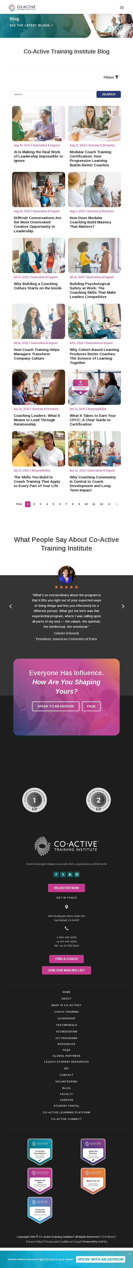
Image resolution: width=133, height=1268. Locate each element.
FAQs (91, 706)
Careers (66, 1100)
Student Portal (66, 1105)
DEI (66, 1068)
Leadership (66, 1018)
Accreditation (66, 1031)
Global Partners (67, 1055)
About (66, 998)
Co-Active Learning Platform (66, 1112)
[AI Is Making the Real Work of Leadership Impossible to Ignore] (38, 123)
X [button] (129, 1254)
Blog (66, 1088)
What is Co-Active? (66, 1005)
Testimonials (66, 1025)
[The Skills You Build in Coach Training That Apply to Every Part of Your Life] (38, 448)
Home (66, 992)
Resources (66, 1044)
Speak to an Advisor (56, 706)
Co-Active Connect (66, 1119)
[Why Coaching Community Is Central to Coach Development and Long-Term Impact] (94, 448)
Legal (77, 1241)
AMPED (102, 1241)
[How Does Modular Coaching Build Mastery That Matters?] (94, 189)
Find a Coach (66, 959)
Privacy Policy (34, 1241)
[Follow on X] (63, 874)
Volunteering (66, 1081)
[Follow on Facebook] (56, 874)
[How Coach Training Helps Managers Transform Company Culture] (38, 321)
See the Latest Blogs (29, 25)
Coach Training (66, 1011)
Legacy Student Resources (66, 1061)
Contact (66, 1075)
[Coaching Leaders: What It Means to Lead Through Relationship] (38, 387)
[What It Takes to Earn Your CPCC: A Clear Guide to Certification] (94, 387)
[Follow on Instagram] (77, 874)
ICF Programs (66, 1038)
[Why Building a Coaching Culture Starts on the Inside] (38, 255)
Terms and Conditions (58, 1241)
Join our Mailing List (66, 970)
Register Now (66, 888)
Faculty (66, 1094)
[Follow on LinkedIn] (70, 874)
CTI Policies (107, 1236)
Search (108, 94)
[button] (123, 606)
